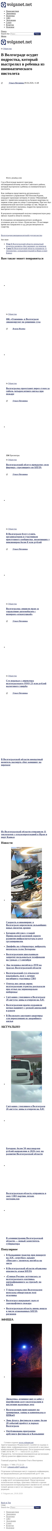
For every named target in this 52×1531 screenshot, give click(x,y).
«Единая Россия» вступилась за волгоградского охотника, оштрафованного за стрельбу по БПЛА (23, 1280)
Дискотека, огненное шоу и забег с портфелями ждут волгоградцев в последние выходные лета (25, 1402)
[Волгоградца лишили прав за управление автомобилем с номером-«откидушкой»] (28, 576)
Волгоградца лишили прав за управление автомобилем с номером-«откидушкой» (22, 611)
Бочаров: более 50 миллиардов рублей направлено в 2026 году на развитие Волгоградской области (25, 1151)
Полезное (10, 27)
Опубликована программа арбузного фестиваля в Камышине (25, 1432)
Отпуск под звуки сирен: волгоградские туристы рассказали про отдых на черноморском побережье (25, 987)
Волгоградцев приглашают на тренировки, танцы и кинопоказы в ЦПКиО (26, 1412)
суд (30, 235)
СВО (8, 18)
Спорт (8, 22)
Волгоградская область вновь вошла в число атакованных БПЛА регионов (26, 1311)
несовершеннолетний (19, 235)
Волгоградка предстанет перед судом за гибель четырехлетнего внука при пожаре (28, 391)
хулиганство (37, 235)
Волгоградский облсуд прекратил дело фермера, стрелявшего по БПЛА (27, 466)
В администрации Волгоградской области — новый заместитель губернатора (24, 1241)
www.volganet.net (26, 1442)
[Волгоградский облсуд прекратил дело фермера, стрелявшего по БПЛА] (28, 428)
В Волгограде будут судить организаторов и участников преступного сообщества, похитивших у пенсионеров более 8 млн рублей (28, 538)
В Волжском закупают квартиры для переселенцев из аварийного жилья (24, 1018)
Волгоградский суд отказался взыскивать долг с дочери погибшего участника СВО (22, 976)
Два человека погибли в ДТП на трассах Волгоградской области (24, 966)
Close (3, 1505)
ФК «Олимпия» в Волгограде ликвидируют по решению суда (23, 320)
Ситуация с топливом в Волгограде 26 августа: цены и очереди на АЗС (25, 998)
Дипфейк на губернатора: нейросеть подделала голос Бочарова (26, 947)
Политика (10, 16)
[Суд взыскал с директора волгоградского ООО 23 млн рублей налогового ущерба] (28, 648)
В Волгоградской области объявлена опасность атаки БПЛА (26, 1269)
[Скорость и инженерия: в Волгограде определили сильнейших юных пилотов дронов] (26, 883)
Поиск (37, 34)
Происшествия (12, 11)
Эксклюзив (11, 20)
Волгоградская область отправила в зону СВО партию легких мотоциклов (26, 1196)
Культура (10, 25)
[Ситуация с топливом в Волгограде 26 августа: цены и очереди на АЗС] (26, 1067)
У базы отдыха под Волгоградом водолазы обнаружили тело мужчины (24, 1292)
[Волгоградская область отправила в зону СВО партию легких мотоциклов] (26, 1174)
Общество (12, 314)
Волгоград (5, 235)
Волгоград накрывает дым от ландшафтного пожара (22, 1302)
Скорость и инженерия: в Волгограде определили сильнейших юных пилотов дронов (26, 925)
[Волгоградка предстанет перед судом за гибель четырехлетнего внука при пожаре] (28, 356)
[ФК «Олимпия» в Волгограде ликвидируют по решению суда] (28, 287)
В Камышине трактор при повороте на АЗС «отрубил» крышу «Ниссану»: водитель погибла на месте (26, 1259)
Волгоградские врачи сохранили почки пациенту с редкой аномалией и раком (26, 1008)
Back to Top (6, 1503)
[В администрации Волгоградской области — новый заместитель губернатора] (26, 1219)
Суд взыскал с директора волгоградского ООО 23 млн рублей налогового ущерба (26, 683)
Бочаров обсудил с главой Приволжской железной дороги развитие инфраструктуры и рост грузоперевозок (24, 937)
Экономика (11, 13)
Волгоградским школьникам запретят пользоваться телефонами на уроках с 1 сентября (25, 957)
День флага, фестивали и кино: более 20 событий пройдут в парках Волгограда (26, 1423)
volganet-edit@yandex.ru (17, 1467)
